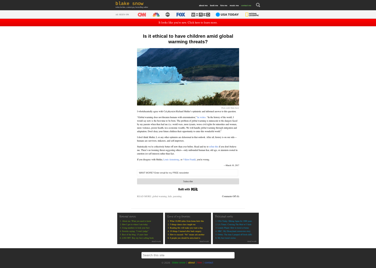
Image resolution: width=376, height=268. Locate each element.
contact (244, 5)
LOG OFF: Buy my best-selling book (138, 238)
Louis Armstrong (171, 159)
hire (222, 5)
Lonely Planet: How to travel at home (233, 227)
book (212, 5)
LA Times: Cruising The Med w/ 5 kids (234, 224)
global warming (159, 196)
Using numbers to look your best (136, 227)
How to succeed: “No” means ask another (187, 234)
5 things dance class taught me (182, 224)
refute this (213, 146)
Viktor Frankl (189, 159)
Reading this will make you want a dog (186, 227)
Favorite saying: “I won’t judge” (135, 231)
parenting (177, 196)
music (232, 5)
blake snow (178, 262)
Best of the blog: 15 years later (135, 234)
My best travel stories (227, 238)
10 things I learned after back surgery (185, 231)
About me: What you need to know (136, 221)
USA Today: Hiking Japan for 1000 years (235, 221)
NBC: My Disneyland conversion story (234, 231)
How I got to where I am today (135, 224)
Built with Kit (188, 189)
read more (156, 241)
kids (170, 196)
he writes (201, 117)
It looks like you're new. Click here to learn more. (188, 22)
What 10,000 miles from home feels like (187, 221)
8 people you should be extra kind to (185, 238)
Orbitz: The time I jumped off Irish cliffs (235, 234)
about (201, 5)
